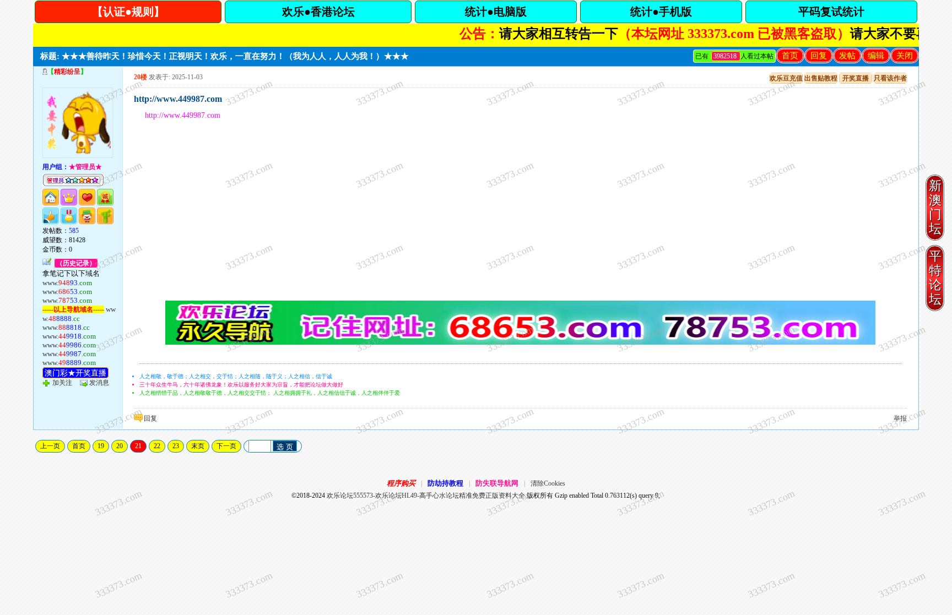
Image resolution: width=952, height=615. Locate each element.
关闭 (904, 55)
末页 (197, 446)
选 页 (285, 447)
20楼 (140, 77)
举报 (900, 418)
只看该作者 (890, 78)
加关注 (62, 383)
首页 (790, 55)
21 (138, 446)
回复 (818, 55)
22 (157, 446)
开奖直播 (855, 78)
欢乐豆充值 (786, 78)
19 (101, 446)
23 (175, 446)
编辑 (876, 55)
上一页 (50, 446)
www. (67, 283)
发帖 (847, 55)
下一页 (226, 446)
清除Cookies (548, 483)
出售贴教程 (820, 78)
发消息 (99, 383)
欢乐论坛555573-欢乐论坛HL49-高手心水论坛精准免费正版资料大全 (426, 495)
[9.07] (520, 342)
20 (119, 446)
